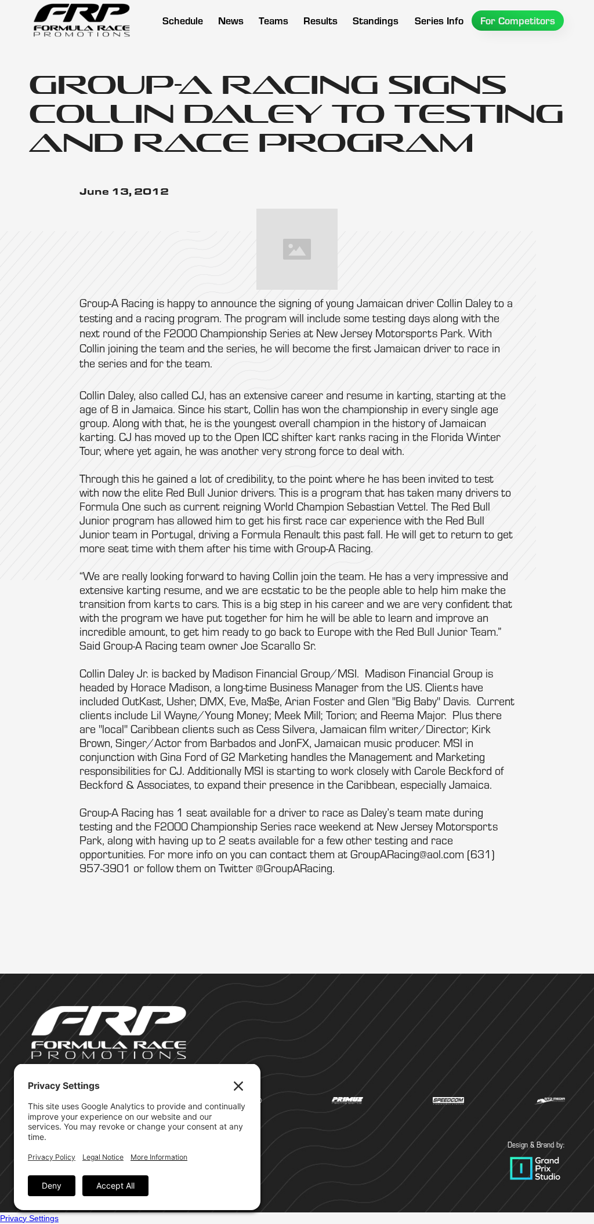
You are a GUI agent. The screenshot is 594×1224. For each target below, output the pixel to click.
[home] (81, 20)
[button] (273, 20)
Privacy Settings (29, 1218)
